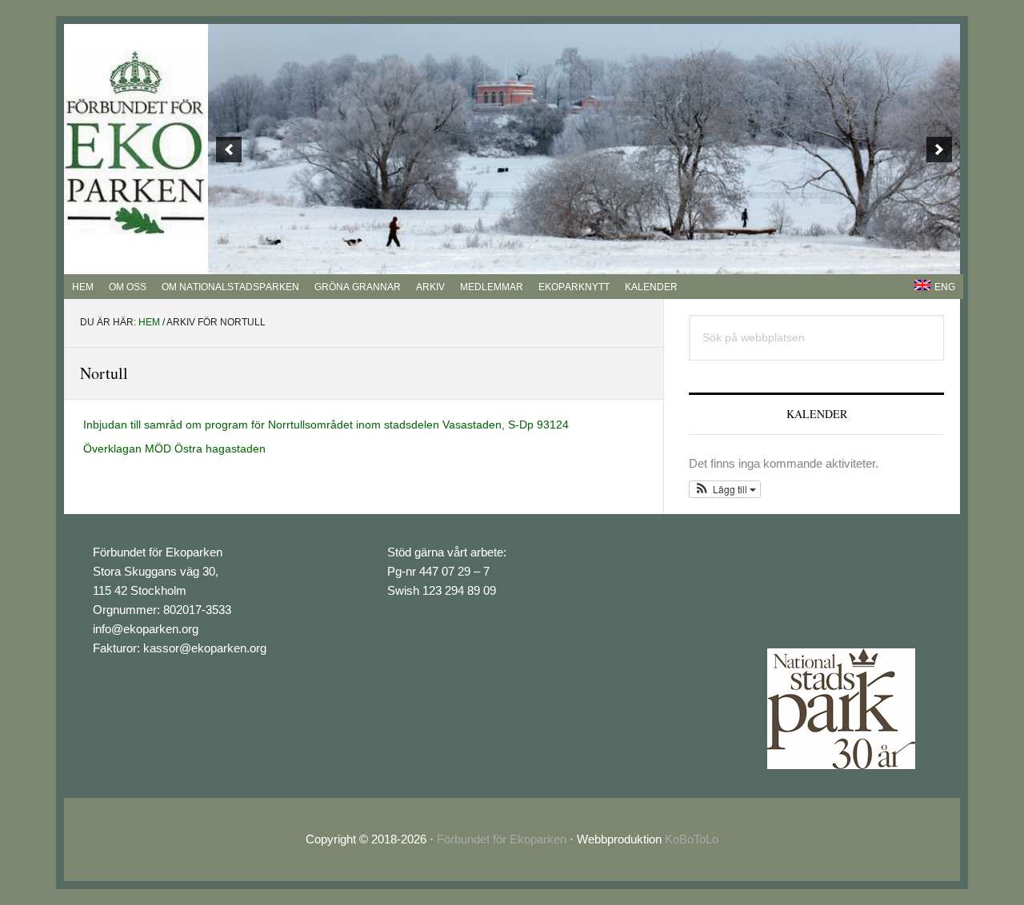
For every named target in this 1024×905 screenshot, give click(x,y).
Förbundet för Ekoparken (501, 839)
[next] (939, 149)
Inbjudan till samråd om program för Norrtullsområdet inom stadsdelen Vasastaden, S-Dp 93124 (326, 424)
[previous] (229, 149)
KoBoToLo (691, 839)
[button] (725, 489)
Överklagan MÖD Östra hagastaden (174, 448)
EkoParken (136, 143)
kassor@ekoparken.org (204, 648)
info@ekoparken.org (145, 629)
